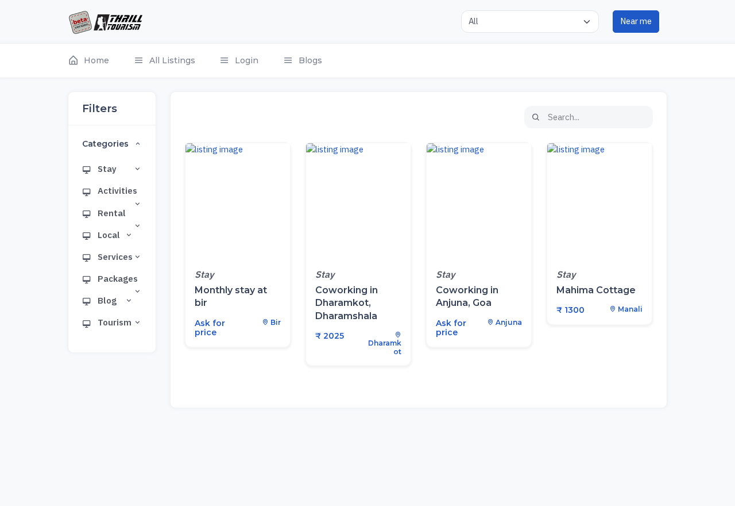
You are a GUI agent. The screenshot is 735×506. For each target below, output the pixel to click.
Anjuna (508, 322)
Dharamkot (384, 347)
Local (108, 234)
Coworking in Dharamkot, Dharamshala (346, 303)
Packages (117, 278)
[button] (94, 61)
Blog (106, 300)
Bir (275, 322)
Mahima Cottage (596, 290)
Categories (105, 144)
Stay (106, 168)
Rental (111, 213)
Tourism (113, 322)
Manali (629, 309)
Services (114, 256)
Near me (636, 21)
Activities (116, 190)
